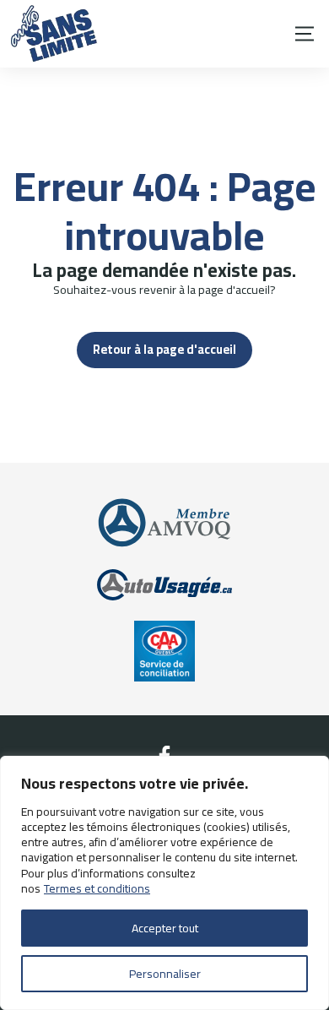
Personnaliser (165, 974)
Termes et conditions (97, 888)
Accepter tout (165, 928)
